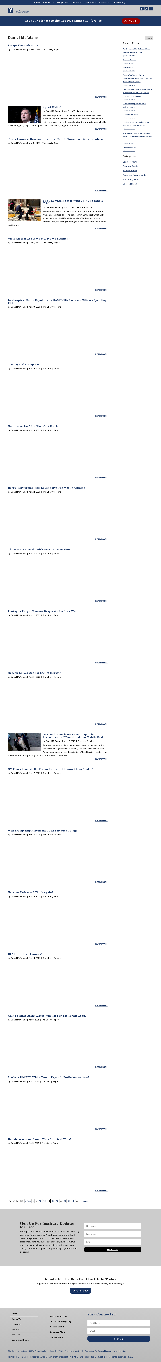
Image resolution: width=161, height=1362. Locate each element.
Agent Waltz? (52, 107)
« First (28, 1201)
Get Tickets (130, 21)
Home (37, 3)
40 (73, 1201)
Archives (89, 3)
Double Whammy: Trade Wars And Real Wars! (39, 1139)
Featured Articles (85, 111)
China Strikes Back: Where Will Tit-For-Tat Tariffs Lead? (47, 1015)
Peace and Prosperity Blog (135, 175)
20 (65, 1201)
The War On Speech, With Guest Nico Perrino (39, 549)
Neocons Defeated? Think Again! (30, 892)
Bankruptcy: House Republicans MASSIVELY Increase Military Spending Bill (57, 301)
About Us (48, 3)
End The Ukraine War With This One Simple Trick (73, 202)
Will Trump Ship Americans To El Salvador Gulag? (42, 830)
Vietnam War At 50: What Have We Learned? (39, 238)
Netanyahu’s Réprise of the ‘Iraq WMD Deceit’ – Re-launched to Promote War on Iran (137, 136)
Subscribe (117, 3)
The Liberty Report (51, 49)
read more (101, 97)
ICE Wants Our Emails (130, 115)
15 (53, 1201)
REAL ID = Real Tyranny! (25, 954)
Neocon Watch (130, 170)
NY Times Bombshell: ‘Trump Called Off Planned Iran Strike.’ (50, 769)
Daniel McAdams (19, 49)
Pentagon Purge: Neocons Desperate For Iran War (42, 611)
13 (44, 1201)
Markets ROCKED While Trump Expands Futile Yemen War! (48, 1077)
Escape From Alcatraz (23, 45)
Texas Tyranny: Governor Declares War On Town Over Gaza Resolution (56, 139)
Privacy (11, 1356)
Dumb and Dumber (129, 60)
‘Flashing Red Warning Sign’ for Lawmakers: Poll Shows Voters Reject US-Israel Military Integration (137, 78)
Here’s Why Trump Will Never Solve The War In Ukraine (46, 487)
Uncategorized (130, 183)
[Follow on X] (146, 8)
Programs (62, 3)
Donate (75, 3)
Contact (104, 3)
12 (40, 1201)
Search (149, 38)
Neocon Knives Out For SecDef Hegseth (34, 672)
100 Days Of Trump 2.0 (23, 364)
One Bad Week (128, 67)
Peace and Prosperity (60, 1321)
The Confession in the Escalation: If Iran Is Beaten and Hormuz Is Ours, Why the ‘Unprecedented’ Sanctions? (138, 92)
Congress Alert (130, 161)
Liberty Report (57, 1337)
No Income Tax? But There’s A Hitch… (34, 426)
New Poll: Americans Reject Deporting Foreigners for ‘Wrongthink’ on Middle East (73, 736)
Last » (85, 1201)
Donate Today (80, 1290)
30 (69, 1201)
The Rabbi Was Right (130, 147)
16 (57, 1201)
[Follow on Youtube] (151, 8)
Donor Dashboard (20, 1340)
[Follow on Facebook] (142, 8)
